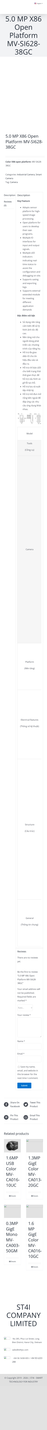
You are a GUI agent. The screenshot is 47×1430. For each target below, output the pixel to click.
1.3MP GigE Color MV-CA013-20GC (35, 1171)
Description (9, 195)
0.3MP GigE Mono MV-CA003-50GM (13, 1237)
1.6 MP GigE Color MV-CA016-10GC (35, 1239)
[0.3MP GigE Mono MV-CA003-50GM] (12, 1211)
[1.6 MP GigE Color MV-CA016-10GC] (34, 1211)
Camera (14, 182)
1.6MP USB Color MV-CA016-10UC (13, 1171)
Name (21, 1041)
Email (20, 1053)
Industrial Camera (26, 174)
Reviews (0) (8, 203)
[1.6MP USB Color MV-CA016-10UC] (12, 1145)
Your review (24, 1015)
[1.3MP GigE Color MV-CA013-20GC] (34, 1145)
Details (13, 1196)
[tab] (9, 195)
